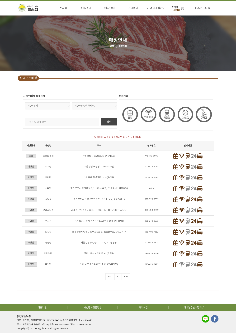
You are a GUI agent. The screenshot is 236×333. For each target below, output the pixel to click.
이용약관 (42, 307)
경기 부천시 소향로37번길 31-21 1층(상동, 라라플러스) (99, 199)
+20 (126, 276)
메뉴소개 (86, 8)
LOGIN (198, 8)
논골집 (63, 8)
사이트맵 (143, 307)
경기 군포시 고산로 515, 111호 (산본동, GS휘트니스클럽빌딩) (99, 188)
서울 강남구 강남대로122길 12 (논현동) (99, 242)
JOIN (207, 8)
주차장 (203, 114)
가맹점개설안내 (156, 8)
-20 (109, 276)
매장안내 (109, 8)
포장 (130, 114)
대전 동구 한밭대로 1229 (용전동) (99, 177)
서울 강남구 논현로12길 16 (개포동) (99, 156)
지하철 (167, 114)
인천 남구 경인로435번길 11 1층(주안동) (99, 264)
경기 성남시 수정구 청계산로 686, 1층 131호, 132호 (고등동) (99, 210)
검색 (109, 121)
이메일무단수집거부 (194, 307)
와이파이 (148, 114)
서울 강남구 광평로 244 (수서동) (99, 166)
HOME (111, 46)
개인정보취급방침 (93, 307)
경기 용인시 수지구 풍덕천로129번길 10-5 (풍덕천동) (99, 221)
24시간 (185, 114)
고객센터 (133, 8)
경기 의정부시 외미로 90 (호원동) (99, 253)
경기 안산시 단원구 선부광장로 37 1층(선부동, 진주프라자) (99, 232)
